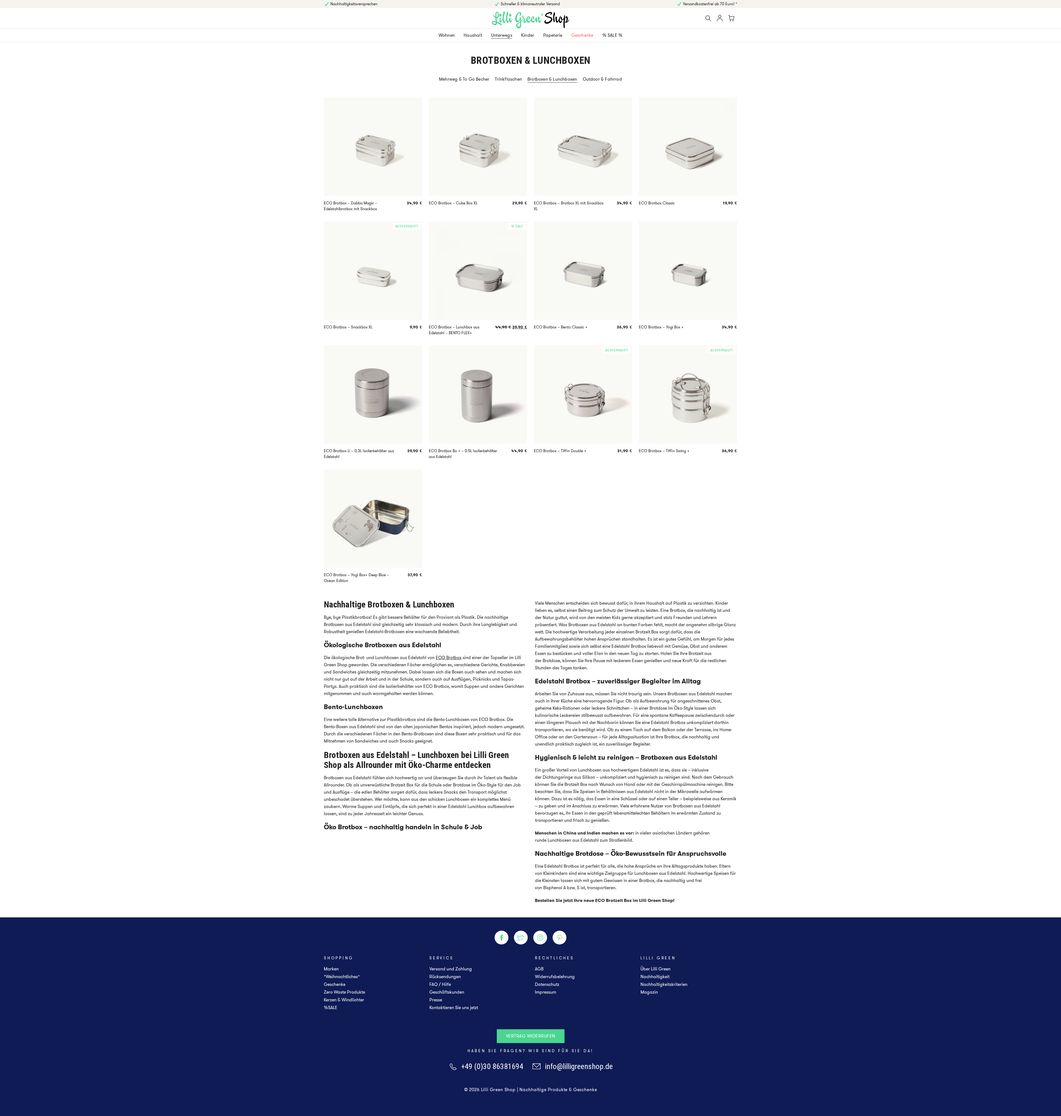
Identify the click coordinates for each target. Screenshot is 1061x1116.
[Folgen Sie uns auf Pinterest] (559, 937)
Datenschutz (547, 984)
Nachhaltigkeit (654, 976)
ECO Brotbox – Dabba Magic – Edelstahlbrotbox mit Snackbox (350, 206)
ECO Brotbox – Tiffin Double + (560, 451)
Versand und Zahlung (450, 969)
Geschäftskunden (446, 992)
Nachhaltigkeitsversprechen (353, 4)
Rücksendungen (445, 976)
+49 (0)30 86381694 (492, 1066)
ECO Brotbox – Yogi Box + (661, 327)
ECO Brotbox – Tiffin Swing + (664, 451)
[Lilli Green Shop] (530, 20)
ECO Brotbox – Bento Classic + (560, 327)
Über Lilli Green (655, 969)
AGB (539, 969)
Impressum (545, 992)
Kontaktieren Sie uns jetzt (453, 1007)
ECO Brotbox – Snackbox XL (348, 327)
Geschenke (334, 984)
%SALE (330, 1007)
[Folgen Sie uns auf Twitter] (521, 937)
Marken (331, 969)
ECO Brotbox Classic (657, 203)
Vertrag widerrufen (530, 1036)
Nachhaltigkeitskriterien (663, 984)
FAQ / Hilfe (440, 984)
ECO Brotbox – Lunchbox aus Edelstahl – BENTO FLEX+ (454, 330)
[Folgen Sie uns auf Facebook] (501, 937)
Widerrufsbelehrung (555, 976)
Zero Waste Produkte (344, 992)
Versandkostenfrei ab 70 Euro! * (710, 4)
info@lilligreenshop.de (579, 1066)
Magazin (649, 992)
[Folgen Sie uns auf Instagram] (540, 937)
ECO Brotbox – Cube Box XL (453, 203)
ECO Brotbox (448, 657)
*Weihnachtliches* (342, 976)
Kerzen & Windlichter (344, 1000)
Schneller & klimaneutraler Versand (530, 4)
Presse (435, 1000)
